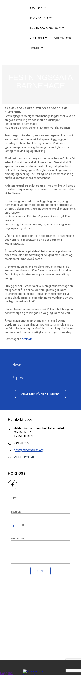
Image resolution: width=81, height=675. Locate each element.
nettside (27, 339)
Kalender (62, 38)
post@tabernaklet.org (29, 450)
